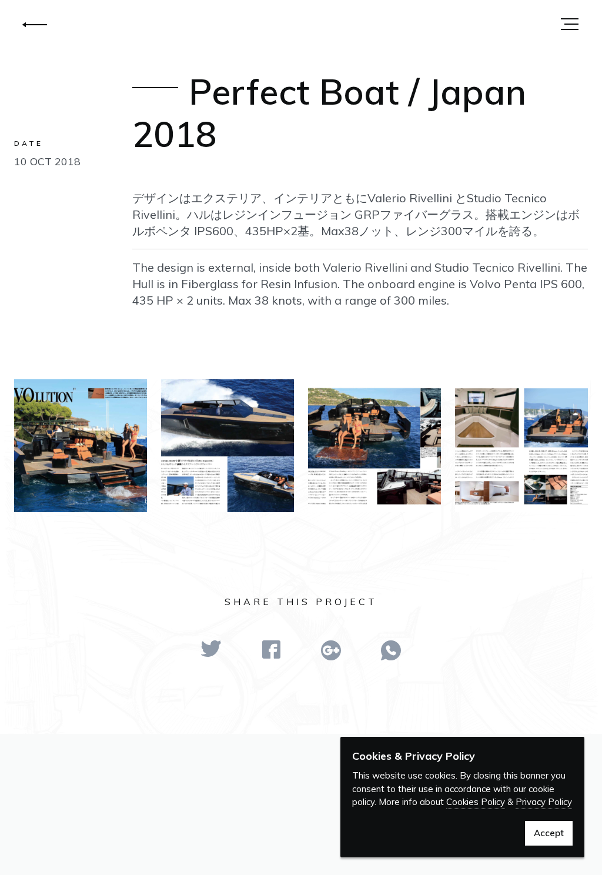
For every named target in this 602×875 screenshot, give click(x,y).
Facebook (271, 649)
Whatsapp (391, 650)
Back (34, 24)
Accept (549, 833)
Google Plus (331, 650)
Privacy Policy (544, 801)
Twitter (211, 648)
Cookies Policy (475, 801)
